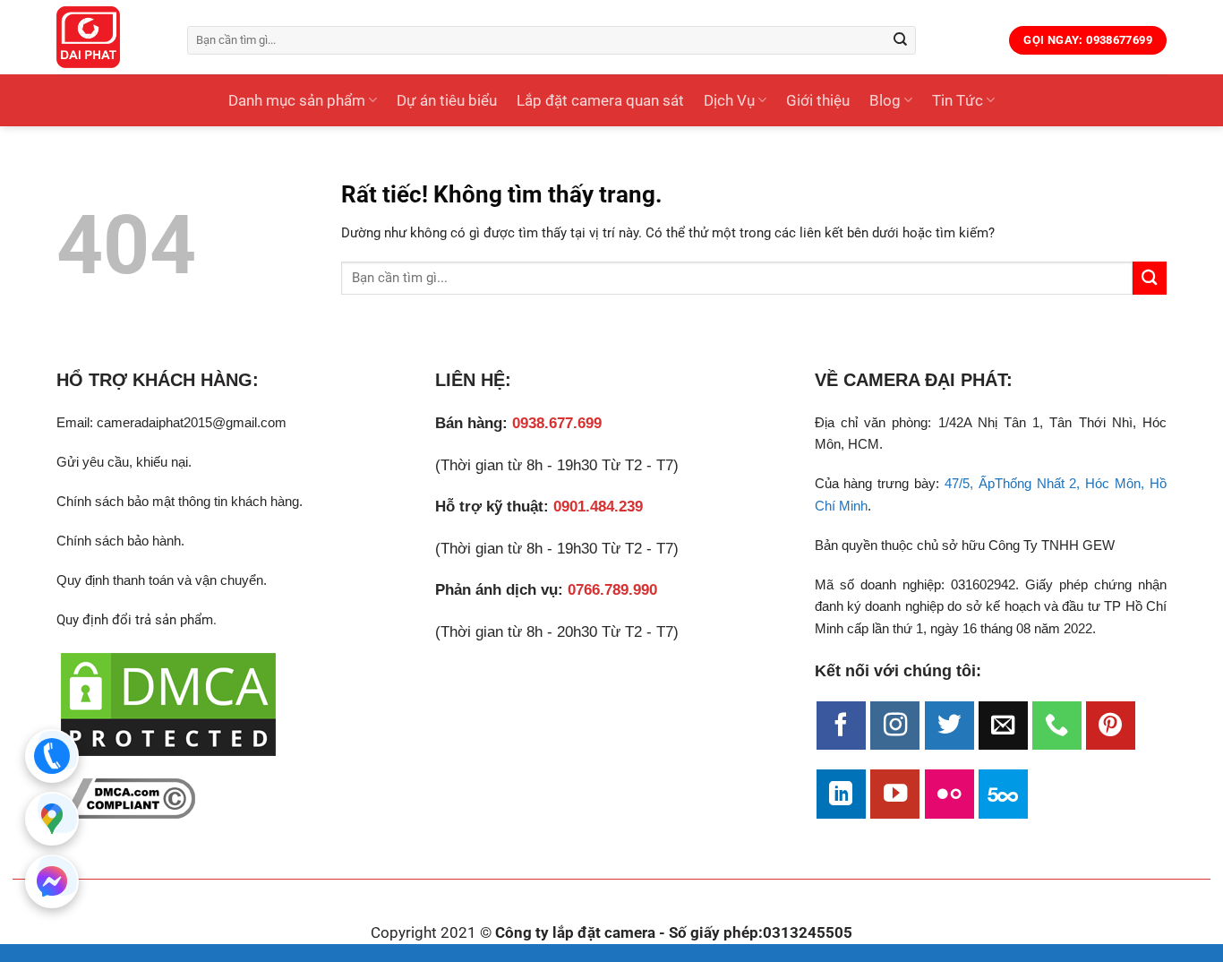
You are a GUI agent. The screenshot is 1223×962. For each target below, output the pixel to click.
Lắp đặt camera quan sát (600, 100)
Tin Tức (957, 100)
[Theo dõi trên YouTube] (894, 794)
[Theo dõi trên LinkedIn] (841, 794)
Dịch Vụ (729, 100)
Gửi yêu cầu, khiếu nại (122, 461)
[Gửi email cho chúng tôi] (1003, 726)
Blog (885, 100)
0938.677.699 (557, 423)
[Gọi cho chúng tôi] (1057, 726)
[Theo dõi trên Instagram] (894, 726)
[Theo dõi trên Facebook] (841, 726)
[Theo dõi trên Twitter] (949, 726)
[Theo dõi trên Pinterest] (1110, 726)
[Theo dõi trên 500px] (1003, 794)
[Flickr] (949, 794)
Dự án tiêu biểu (447, 100)
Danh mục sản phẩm (296, 100)
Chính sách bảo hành (118, 540)
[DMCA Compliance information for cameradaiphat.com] (125, 798)
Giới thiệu (818, 100)
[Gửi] (900, 40)
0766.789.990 (612, 589)
